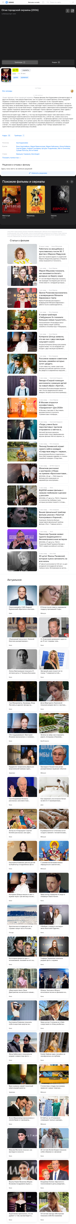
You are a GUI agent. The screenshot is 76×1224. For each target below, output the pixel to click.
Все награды (7, 91)
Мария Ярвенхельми (37, 146)
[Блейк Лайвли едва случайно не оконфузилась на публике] (54, 1047)
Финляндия (35, 154)
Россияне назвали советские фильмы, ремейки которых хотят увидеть (53, 361)
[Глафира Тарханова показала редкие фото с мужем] (54, 952)
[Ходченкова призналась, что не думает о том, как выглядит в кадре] (22, 1207)
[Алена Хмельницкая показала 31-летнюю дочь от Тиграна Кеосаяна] (22, 664)
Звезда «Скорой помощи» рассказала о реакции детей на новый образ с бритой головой (52, 383)
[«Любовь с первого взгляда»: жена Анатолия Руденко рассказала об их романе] (54, 920)
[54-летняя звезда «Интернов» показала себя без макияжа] (54, 1207)
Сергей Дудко (21, 148)
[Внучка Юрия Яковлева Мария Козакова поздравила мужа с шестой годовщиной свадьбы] (22, 1175)
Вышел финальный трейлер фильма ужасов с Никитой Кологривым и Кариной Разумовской (52, 515)
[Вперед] (72, 181)
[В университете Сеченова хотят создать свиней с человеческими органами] (54, 824)
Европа (54, 216)
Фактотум (6, 216)
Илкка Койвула (65, 146)
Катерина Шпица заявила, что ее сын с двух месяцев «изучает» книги (51, 339)
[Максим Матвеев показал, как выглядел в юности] (22, 1143)
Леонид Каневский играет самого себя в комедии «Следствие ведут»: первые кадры (52, 449)
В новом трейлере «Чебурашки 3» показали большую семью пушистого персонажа (52, 317)
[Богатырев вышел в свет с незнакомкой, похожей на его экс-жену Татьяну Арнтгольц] (22, 952)
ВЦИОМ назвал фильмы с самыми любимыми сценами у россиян (52, 493)
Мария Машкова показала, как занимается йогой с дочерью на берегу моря (52, 273)
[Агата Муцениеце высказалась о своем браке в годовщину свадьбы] (22, 1111)
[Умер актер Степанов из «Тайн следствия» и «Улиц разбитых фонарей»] (54, 1015)
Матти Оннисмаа (64, 148)
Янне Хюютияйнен (23, 146)
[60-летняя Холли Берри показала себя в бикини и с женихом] (54, 1143)
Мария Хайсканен (52, 146)
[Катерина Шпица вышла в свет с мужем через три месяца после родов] (22, 888)
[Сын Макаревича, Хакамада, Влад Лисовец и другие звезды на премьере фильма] (22, 696)
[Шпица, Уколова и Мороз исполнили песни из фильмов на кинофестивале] (54, 983)
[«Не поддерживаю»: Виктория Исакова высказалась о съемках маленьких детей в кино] (22, 728)
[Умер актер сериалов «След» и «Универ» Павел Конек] (54, 888)
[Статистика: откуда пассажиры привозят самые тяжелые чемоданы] (54, 1079)
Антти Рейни (33, 150)
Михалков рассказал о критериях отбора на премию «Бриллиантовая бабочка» (52, 471)
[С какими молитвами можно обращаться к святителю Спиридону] (54, 856)
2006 (14, 74)
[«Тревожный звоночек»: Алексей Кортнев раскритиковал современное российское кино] (22, 632)
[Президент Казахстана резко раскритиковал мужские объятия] (54, 760)
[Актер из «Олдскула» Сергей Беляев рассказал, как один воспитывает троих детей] (22, 824)
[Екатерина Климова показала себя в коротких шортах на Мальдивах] (22, 1015)
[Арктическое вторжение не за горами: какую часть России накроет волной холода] (22, 920)
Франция (19, 154)
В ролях (4, 146)
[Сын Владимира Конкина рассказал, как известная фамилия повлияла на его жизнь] (22, 792)
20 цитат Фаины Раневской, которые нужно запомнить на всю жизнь (53, 558)
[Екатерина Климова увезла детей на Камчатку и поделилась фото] (22, 856)
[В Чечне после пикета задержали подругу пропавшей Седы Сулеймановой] (54, 600)
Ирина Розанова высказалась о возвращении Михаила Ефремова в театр (53, 295)
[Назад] (67, 181)
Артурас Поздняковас (49, 148)
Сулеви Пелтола (22, 150)
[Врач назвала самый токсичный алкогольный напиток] (22, 1079)
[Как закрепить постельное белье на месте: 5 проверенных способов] (54, 792)
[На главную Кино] (11, 2)
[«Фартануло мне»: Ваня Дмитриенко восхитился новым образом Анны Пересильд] (22, 983)
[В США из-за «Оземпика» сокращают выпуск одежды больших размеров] (54, 1111)
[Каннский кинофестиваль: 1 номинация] (72, 91)
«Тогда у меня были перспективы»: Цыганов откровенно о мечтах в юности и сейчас (50, 427)
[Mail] (7, 2)
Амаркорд (30, 216)
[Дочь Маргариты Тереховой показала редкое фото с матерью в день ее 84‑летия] (54, 696)
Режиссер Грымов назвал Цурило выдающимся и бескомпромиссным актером (53, 536)
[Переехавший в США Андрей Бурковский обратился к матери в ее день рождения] (22, 600)
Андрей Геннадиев (34, 148)
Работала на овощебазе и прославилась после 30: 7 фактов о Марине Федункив (52, 251)
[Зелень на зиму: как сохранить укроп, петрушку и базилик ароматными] (54, 728)
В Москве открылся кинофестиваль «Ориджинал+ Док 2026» (51, 405)
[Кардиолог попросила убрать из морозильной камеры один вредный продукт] (22, 760)
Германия (26, 154)
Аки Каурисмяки (22, 143)
